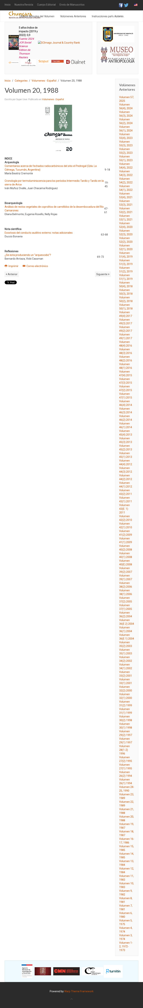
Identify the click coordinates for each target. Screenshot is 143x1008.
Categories (21, 80)
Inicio (8, 4)
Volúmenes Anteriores (73, 16)
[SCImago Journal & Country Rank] (59, 42)
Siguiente (102, 274)
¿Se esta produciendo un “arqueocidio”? (28, 254)
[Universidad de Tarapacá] (117, 33)
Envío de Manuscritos (72, 4)
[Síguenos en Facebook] (121, 5)
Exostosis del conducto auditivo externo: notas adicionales (39, 232)
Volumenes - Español (44, 80)
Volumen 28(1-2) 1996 (124, 750)
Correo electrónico (37, 266)
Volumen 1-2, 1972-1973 (126, 946)
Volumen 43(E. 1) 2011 (124, 509)
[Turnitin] (113, 971)
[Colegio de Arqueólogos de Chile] (92, 971)
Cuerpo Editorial (46, 4)
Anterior (12, 274)
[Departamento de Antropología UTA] (117, 59)
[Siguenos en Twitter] (126, 5)
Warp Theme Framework (78, 991)
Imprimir (13, 266)
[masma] (117, 51)
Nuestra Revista (24, 4)
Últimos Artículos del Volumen (36, 16)
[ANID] (27, 971)
